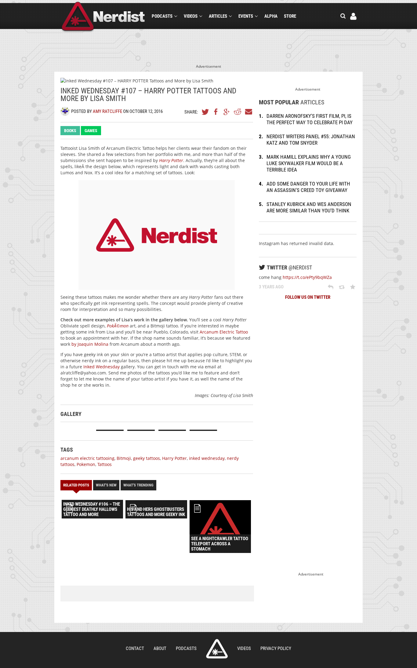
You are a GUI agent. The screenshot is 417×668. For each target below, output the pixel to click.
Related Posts (76, 485)
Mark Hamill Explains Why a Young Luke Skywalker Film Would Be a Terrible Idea (309, 163)
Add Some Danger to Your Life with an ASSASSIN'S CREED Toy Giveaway (308, 187)
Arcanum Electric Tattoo (224, 332)
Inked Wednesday (101, 367)
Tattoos (104, 464)
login (353, 16)
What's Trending (138, 485)
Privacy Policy (275, 648)
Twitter (205, 111)
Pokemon (86, 464)
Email (248, 111)
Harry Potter (171, 160)
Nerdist (103, 17)
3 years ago (271, 287)
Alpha (270, 16)
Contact (135, 648)
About (160, 648)
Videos (191, 16)
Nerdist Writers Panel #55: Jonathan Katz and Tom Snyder (311, 139)
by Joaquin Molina (89, 344)
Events (245, 16)
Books (70, 130)
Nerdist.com (217, 649)
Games (91, 130)
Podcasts (162, 16)
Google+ (227, 111)
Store (290, 16)
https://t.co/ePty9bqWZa (307, 277)
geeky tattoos (146, 458)
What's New (106, 485)
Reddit (237, 111)
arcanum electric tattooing (87, 458)
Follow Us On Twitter (307, 297)
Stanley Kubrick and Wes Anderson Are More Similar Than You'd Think (309, 207)
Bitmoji (124, 458)
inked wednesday (207, 458)
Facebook (216, 111)
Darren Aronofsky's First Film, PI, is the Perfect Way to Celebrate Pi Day (310, 119)
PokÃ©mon (118, 326)
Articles (218, 16)
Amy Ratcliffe (107, 111)
